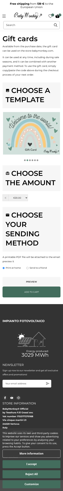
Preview (31, 281)
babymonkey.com (42, 50)
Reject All (31, 474)
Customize (32, 484)
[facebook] (5, 397)
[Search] (56, 25)
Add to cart (31, 292)
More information (31, 453)
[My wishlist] (50, 16)
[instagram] (18, 397)
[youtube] (11, 398)
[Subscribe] (47, 383)
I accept (31, 464)
